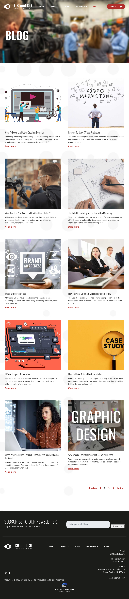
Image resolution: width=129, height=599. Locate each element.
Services (55, 6)
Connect (114, 6)
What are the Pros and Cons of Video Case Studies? (28, 213)
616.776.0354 (118, 561)
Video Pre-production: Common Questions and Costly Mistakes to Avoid (32, 456)
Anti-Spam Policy (117, 578)
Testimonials (81, 6)
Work (67, 6)
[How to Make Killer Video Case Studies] (96, 344)
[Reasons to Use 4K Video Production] (96, 103)
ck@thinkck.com (117, 554)
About (42, 6)
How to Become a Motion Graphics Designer (24, 132)
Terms (68, 591)
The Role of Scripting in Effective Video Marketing (90, 213)
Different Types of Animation (17, 374)
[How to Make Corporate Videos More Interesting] (96, 264)
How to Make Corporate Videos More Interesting (89, 293)
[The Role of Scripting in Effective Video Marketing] (96, 183)
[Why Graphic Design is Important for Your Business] (96, 425)
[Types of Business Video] (33, 264)
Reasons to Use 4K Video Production (84, 132)
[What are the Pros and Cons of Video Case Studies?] (33, 183)
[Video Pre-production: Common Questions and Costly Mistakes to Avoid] (33, 425)
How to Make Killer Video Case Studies (85, 374)
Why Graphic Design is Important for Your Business (90, 455)
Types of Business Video (15, 293)
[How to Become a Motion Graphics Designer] (33, 103)
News (95, 6)
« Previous (92, 488)
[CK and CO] (18, 6)
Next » (120, 488)
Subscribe (117, 526)
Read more (10, 146)
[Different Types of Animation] (33, 344)
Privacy (61, 591)
